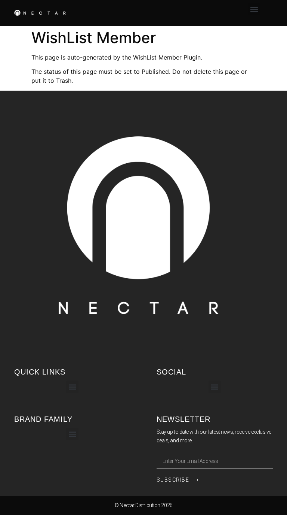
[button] (254, 9)
